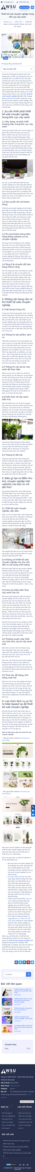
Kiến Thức (18, 22)
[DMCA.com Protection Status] (11, 1165)
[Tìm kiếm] (28, 974)
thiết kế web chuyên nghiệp (18, 940)
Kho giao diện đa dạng (16, 877)
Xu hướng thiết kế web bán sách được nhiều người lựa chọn (23, 1027)
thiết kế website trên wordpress (18, 713)
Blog (5, 58)
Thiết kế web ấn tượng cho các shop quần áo (23, 1009)
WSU (3, 951)
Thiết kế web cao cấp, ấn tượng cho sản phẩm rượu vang (23, 990)
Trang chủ (7, 22)
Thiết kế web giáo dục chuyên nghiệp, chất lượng (23, 1017)
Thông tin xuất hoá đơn (27, 1101)
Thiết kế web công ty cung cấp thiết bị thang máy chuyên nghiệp (23, 1000)
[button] (32, 7)
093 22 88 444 (15, 1086)
